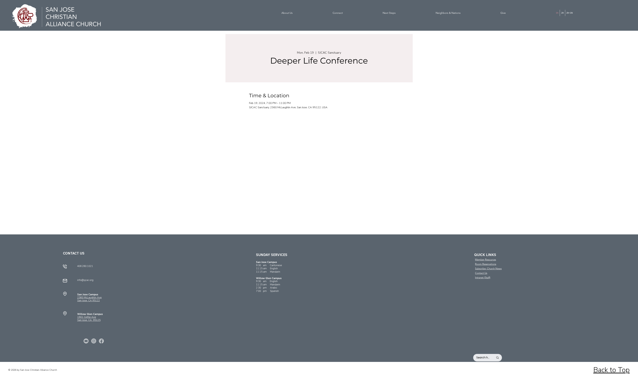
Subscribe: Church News (488, 268)
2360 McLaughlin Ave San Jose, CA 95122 (89, 299)
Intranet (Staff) (482, 277)
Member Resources (485, 259)
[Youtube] (86, 340)
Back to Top (611, 370)
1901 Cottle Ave (86, 317)
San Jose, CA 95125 (89, 320)
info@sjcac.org (85, 280)
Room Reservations (485, 264)
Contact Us (481, 273)
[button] (306, 12)
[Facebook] (101, 340)
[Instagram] (93, 340)
